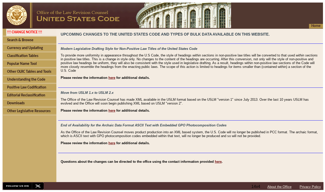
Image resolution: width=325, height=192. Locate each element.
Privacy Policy (310, 187)
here (111, 78)
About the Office (279, 187)
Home (316, 26)
